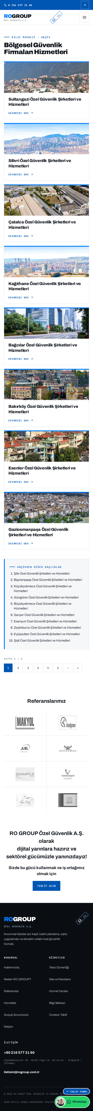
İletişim (8, 1026)
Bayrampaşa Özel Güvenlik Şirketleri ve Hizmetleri (48, 579)
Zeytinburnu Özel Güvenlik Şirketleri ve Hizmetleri (47, 627)
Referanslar (11, 991)
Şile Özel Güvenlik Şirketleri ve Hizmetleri (42, 573)
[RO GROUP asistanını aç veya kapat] (61, 1102)
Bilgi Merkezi (57, 1003)
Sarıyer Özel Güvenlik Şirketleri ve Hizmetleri (44, 615)
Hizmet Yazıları (58, 991)
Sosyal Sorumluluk (16, 1014)
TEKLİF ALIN (46, 886)
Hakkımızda (11, 967)
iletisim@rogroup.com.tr (21, 1072)
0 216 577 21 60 (20, 5)
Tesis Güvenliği (59, 967)
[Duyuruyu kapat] (85, 5)
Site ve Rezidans (60, 979)
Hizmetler (10, 1003)
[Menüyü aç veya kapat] (84, 17)
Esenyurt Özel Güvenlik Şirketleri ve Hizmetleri (45, 621)
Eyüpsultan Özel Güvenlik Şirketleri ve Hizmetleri (47, 634)
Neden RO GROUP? (17, 979)
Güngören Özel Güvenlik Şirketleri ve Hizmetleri (46, 597)
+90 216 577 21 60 (19, 1052)
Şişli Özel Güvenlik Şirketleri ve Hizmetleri (42, 640)
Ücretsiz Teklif (58, 1014)
